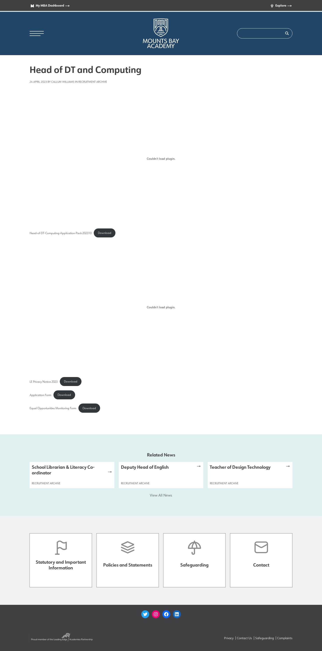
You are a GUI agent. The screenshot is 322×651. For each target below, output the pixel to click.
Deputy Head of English (145, 467)
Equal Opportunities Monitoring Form (53, 408)
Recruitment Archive (92, 81)
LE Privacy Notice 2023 (44, 381)
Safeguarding (264, 638)
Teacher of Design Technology (240, 467)
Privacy (229, 638)
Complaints (284, 638)
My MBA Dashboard (50, 5)
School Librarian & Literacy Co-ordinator (63, 470)
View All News (161, 495)
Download (104, 233)
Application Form (40, 395)
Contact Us (244, 638)
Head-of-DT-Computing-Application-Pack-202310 (61, 233)
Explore (281, 5)
